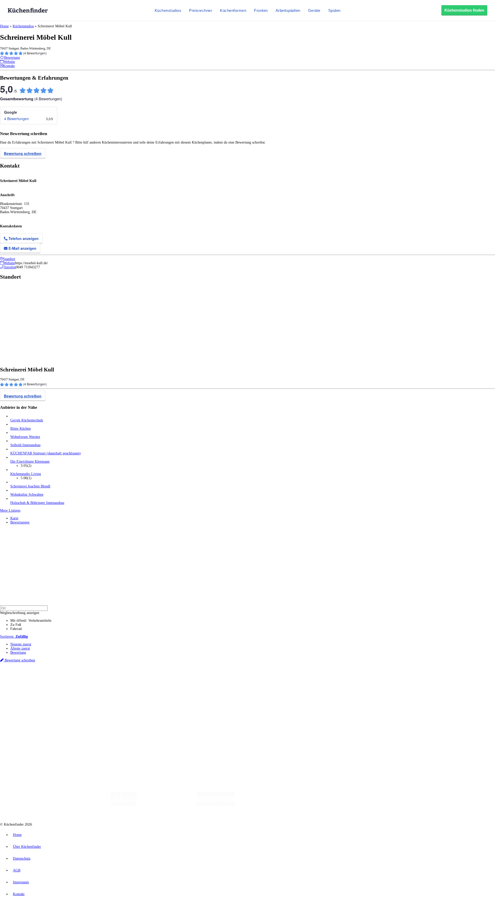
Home (4, 26)
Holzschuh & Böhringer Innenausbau (37, 503)
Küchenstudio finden (25, 670)
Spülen (334, 10)
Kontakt (18, 894)
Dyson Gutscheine (86, 682)
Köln (139, 678)
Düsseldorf (114, 678)
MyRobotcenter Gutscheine (160, 682)
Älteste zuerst (20, 648)
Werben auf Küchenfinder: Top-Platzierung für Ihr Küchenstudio (57, 726)
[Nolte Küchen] (308, 805)
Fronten (261, 10)
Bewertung (18, 652)
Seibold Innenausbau (25, 445)
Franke (159, 678)
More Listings (10, 510)
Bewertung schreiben (23, 153)
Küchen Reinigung (23, 696)
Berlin (34, 678)
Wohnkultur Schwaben (26, 494)
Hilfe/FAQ (18, 708)
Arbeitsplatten (288, 10)
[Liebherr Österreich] (215, 805)
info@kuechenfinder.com (93, 743)
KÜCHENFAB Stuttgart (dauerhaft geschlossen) (45, 453)
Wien (103, 678)
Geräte (314, 10)
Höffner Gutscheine (190, 682)
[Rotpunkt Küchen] (337, 805)
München (58, 678)
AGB (16, 870)
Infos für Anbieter (23, 722)
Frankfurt (128, 678)
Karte (14, 518)
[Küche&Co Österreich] (376, 805)
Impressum (21, 882)
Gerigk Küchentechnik (26, 420)
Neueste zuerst (20, 644)
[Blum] (123, 805)
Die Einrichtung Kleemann (30, 461)
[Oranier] (266, 805)
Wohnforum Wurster (25, 437)
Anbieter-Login (25, 734)
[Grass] (166, 805)
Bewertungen (19, 522)
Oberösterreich (89, 678)
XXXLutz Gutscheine (60, 682)
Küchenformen (233, 10)
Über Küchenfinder (24, 704)
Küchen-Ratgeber (23, 700)
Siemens (171, 678)
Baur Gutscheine (131, 682)
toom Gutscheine (109, 682)
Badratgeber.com (22, 712)
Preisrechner (200, 10)
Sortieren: (14, 636)
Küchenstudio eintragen (27, 730)
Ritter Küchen (20, 428)
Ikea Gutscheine (35, 682)
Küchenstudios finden (464, 10)
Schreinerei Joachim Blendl (30, 486)
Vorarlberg (71, 678)
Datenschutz (21, 858)
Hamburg (45, 678)
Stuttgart (149, 678)
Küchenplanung (21, 691)
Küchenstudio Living (25, 474)
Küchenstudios (168, 10)
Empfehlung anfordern (27, 674)
